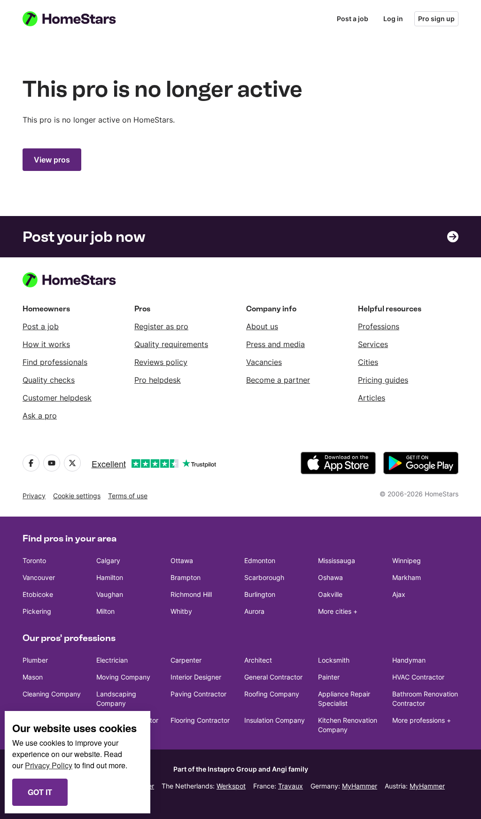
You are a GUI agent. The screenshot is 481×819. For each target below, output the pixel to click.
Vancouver (39, 577)
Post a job (352, 19)
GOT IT (40, 792)
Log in (393, 19)
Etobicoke (38, 594)
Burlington (259, 594)
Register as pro (161, 326)
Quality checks (49, 380)
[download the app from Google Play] (420, 463)
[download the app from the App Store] (338, 463)
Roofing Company (271, 694)
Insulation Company (274, 720)
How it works (46, 344)
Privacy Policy (48, 765)
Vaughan (109, 594)
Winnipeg (406, 560)
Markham (406, 577)
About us (262, 326)
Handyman (409, 660)
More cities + (337, 611)
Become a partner (278, 380)
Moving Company (123, 677)
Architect (258, 660)
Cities (368, 362)
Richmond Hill (191, 594)
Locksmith (333, 660)
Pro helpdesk (157, 380)
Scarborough (264, 577)
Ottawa (182, 560)
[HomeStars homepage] (78, 18)
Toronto (34, 560)
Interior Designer (196, 677)
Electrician (112, 660)
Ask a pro (40, 415)
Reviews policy (160, 362)
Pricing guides (383, 380)
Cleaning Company (52, 694)
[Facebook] (31, 463)
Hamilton (109, 577)
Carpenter (186, 660)
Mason (33, 677)
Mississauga (336, 560)
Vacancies (264, 362)
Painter (329, 677)
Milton (105, 611)
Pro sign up (436, 19)
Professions (378, 326)
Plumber (35, 660)
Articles (371, 397)
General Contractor (273, 677)
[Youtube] (51, 463)
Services (373, 344)
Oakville (330, 594)
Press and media (275, 344)
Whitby (181, 611)
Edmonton (259, 560)
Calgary (108, 560)
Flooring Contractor (200, 720)
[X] (72, 463)
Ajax (398, 594)
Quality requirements (171, 344)
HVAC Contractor (418, 677)
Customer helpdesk (57, 397)
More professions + (421, 720)
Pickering (37, 611)
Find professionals (55, 362)
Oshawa (330, 577)
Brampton (186, 577)
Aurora (254, 611)
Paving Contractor (198, 694)
